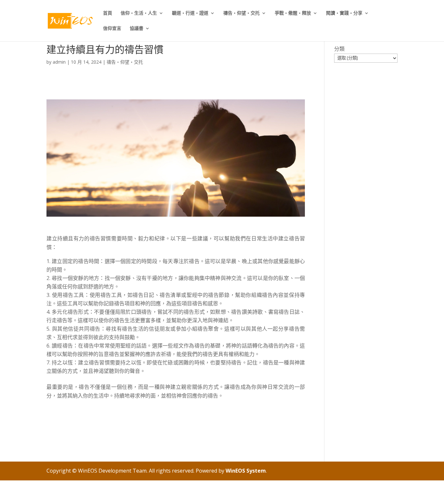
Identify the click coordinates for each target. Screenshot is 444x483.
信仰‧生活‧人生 (139, 13)
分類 (339, 48)
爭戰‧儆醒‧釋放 (293, 13)
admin (59, 62)
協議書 (136, 28)
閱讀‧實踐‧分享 (344, 13)
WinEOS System (246, 470)
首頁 (107, 13)
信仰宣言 (112, 28)
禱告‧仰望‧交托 (241, 13)
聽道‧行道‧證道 (190, 13)
